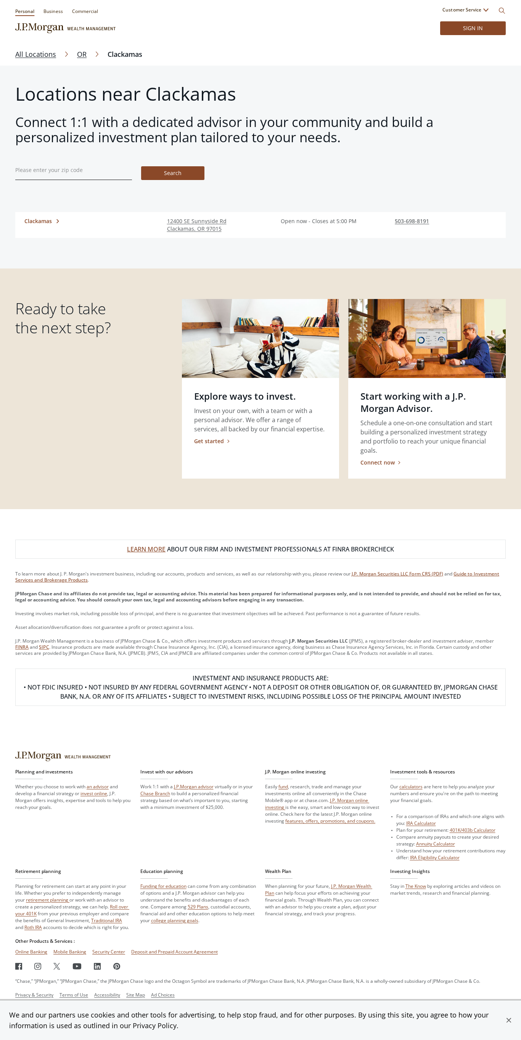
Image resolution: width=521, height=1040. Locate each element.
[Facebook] (18, 966)
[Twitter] (56, 966)
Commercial (85, 11)
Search (173, 173)
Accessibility (107, 995)
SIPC (44, 647)
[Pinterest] (117, 966)
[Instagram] (37, 966)
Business (53, 11)
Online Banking (31, 951)
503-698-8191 (412, 221)
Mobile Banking (69, 951)
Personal (24, 11)
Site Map (135, 995)
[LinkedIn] (97, 966)
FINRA (22, 647)
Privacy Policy (155, 1025)
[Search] (502, 10)
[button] (509, 1020)
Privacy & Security (34, 995)
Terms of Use (73, 995)
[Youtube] (77, 966)
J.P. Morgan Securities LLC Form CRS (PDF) (397, 574)
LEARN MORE (146, 549)
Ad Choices (163, 995)
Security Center (108, 951)
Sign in (473, 28)
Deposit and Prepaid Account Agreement (174, 951)
